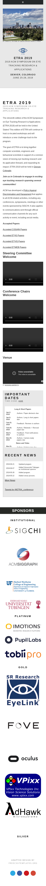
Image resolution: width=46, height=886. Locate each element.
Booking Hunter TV (12, 385)
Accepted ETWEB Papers (14, 247)
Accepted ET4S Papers (13, 235)
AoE (21, 401)
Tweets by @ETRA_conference (19, 490)
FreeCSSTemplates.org (23, 863)
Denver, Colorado (23, 75)
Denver (37, 167)
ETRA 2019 (23, 58)
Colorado (7, 171)
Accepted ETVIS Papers (14, 241)
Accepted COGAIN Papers (15, 229)
